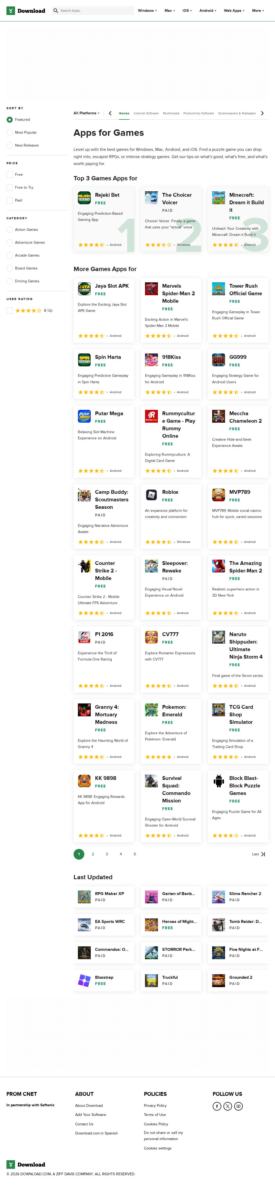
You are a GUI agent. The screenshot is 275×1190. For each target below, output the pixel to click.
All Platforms (85, 113)
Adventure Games (30, 242)
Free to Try (24, 187)
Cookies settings (158, 1148)
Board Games (26, 268)
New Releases (27, 145)
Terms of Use (155, 1114)
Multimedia (171, 113)
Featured (22, 119)
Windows (146, 11)
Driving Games (27, 281)
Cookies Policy (156, 1124)
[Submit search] (56, 10)
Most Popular (26, 132)
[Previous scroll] (110, 113)
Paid (18, 200)
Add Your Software (90, 1114)
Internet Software (146, 113)
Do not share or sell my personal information (163, 1135)
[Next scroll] (262, 113)
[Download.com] (25, 10)
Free (19, 174)
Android (206, 11)
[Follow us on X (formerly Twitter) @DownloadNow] (227, 1106)
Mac (168, 11)
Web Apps (232, 11)
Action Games (26, 229)
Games (124, 113)
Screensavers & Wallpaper (237, 113)
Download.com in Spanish (96, 1133)
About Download (89, 1105)
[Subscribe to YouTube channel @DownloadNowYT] (238, 1106)
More (256, 10)
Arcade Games (27, 255)
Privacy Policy (155, 1105)
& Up (48, 310)
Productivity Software (198, 113)
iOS (186, 11)
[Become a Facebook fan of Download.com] (217, 1106)
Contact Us (84, 1124)
